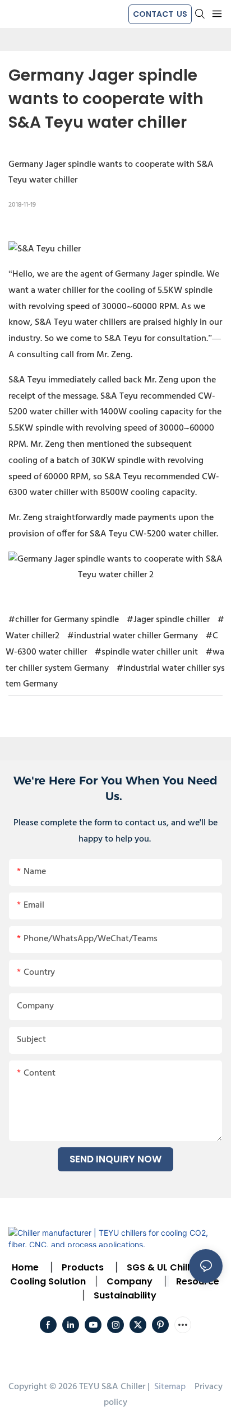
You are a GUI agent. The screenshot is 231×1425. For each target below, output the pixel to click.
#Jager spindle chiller (168, 620)
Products (81, 1267)
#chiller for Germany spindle (63, 620)
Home (25, 1267)
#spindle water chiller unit (146, 652)
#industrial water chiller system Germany (115, 676)
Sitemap (169, 1387)
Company (130, 1281)
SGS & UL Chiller (163, 1267)
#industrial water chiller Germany (132, 636)
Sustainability (125, 1295)
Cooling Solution (48, 1281)
